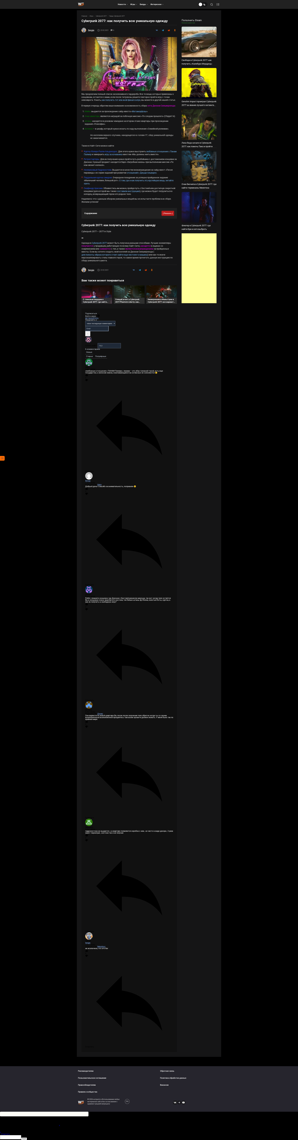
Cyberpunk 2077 (101, 16)
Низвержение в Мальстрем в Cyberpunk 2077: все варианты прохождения (161, 301)
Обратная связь (167, 1071)
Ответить (5, 1134)
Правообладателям (87, 1085)
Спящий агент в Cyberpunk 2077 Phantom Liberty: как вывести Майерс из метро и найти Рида (128, 301)
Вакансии (164, 1085)
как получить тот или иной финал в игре (121, 100)
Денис (100, 714)
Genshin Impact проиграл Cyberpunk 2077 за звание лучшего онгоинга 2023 (199, 105)
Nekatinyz (101, 946)
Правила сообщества (87, 1092)
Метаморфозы (139, 111)
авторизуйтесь (91, 318)
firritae (88, 481)
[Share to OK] (175, 30)
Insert (24, 1139)
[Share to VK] (157, 30)
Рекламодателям (85, 1071)
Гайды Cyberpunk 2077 (117, 16)
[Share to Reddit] (169, 30)
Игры (132, 4)
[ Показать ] (168, 213)
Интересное (156, 4)
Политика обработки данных (173, 1078)
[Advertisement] (199, 268)
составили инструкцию (128, 191)
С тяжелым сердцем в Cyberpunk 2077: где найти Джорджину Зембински (95, 301)
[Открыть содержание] (218, 4)
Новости (122, 4)
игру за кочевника (113, 154)
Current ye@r (91, 346)
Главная (84, 16)
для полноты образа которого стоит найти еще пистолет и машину (114, 254)
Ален (99, 484)
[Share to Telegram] (163, 30)
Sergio (91, 30)
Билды (143, 4)
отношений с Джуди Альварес (142, 173)
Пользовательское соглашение (92, 1078)
